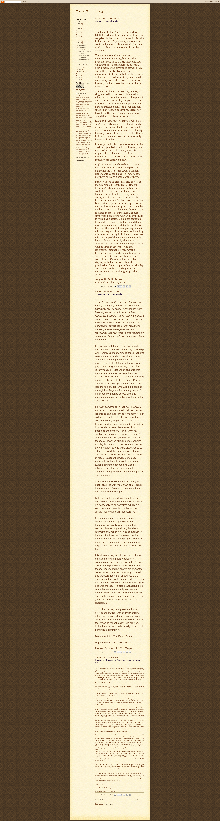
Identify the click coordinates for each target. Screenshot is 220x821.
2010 (79, 75)
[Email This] (118, 286)
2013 (79, 41)
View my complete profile (82, 157)
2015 (79, 36)
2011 (79, 73)
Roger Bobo (82, 93)
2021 (79, 24)
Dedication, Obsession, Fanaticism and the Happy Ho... (85, 60)
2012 (79, 43)
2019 (79, 28)
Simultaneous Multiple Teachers (109, 294)
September (82, 65)
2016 (79, 34)
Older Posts (140, 800)
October (81, 49)
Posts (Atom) (108, 804)
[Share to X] (124, 286)
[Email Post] (115, 286)
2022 (79, 21)
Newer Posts (99, 800)
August (81, 67)
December (82, 45)
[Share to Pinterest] (130, 286)
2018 (79, 30)
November (82, 47)
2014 (79, 38)
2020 (79, 26)
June (80, 71)
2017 (79, 32)
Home (120, 800)
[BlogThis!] (121, 286)
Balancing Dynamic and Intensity (110, 21)
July (80, 69)
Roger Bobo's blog (89, 10)
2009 (79, 77)
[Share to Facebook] (127, 286)
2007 (79, 79)
